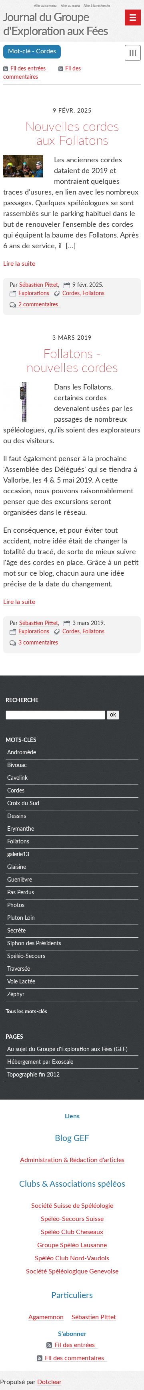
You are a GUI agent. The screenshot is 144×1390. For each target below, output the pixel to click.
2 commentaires (38, 305)
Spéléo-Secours (26, 956)
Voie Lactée (21, 982)
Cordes (71, 293)
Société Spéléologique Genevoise (72, 1271)
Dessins (16, 816)
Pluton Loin (21, 918)
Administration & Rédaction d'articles (72, 1160)
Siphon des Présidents (34, 943)
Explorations (33, 293)
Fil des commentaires (74, 1358)
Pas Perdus (20, 893)
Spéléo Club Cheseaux (72, 1232)
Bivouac (17, 765)
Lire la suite (19, 264)
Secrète (16, 931)
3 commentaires (38, 643)
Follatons (93, 293)
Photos (15, 905)
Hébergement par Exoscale (40, 1062)
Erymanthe (20, 829)
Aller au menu (70, 5)
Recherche (22, 700)
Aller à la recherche (97, 5)
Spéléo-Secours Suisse (72, 1219)
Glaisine (16, 867)
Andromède (21, 752)
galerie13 (18, 854)
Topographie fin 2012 (33, 1075)
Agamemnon (46, 1317)
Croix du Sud (23, 803)
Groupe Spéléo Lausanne (72, 1245)
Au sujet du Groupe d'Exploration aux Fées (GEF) (67, 1049)
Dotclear (49, 1382)
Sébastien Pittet (38, 285)
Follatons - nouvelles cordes (72, 361)
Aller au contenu (45, 5)
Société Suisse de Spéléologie (72, 1206)
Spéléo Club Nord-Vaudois (72, 1258)
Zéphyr (15, 994)
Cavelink (17, 778)
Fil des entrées (28, 69)
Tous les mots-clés (26, 1011)
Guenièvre (19, 880)
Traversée (18, 969)
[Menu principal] (133, 17)
